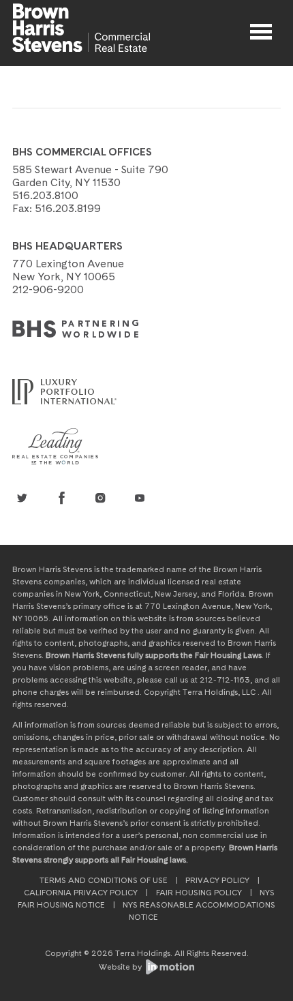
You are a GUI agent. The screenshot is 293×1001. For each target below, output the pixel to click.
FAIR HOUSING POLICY (199, 892)
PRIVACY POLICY (217, 880)
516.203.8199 (68, 208)
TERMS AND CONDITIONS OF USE (104, 880)
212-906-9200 (48, 289)
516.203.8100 (45, 195)
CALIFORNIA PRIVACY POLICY (81, 892)
